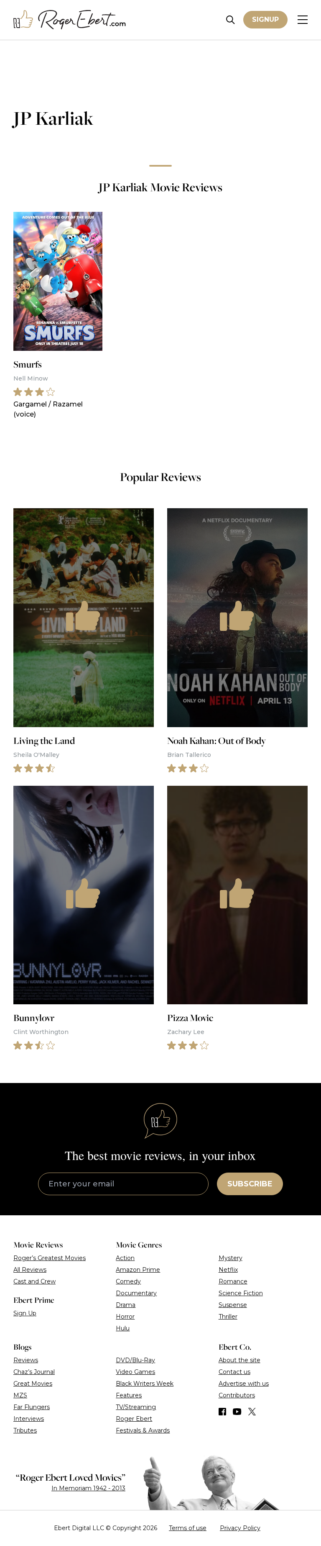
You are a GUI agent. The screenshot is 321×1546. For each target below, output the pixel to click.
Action (125, 1258)
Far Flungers (31, 1407)
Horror (125, 1316)
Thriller (228, 1316)
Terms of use (187, 1528)
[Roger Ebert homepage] (69, 20)
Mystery (230, 1258)
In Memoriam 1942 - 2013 (88, 1488)
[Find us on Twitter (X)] (252, 1411)
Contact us (234, 1372)
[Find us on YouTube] (237, 1411)
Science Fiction (241, 1293)
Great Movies (32, 1383)
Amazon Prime (138, 1269)
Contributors (237, 1395)
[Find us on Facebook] (222, 1411)
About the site (239, 1360)
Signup (265, 19)
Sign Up (24, 1313)
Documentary (136, 1293)
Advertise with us (244, 1383)
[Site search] (230, 19)
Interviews (28, 1419)
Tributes (25, 1430)
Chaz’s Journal (34, 1372)
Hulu (123, 1328)
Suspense (233, 1305)
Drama (125, 1305)
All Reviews (29, 1269)
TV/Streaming (136, 1407)
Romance (233, 1281)
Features (129, 1395)
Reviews (25, 1360)
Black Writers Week (144, 1383)
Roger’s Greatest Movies (49, 1258)
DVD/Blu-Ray (135, 1360)
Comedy (128, 1281)
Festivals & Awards (143, 1430)
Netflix (228, 1269)
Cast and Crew (34, 1281)
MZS (20, 1395)
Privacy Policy (240, 1528)
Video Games (135, 1372)
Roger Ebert (134, 1419)
